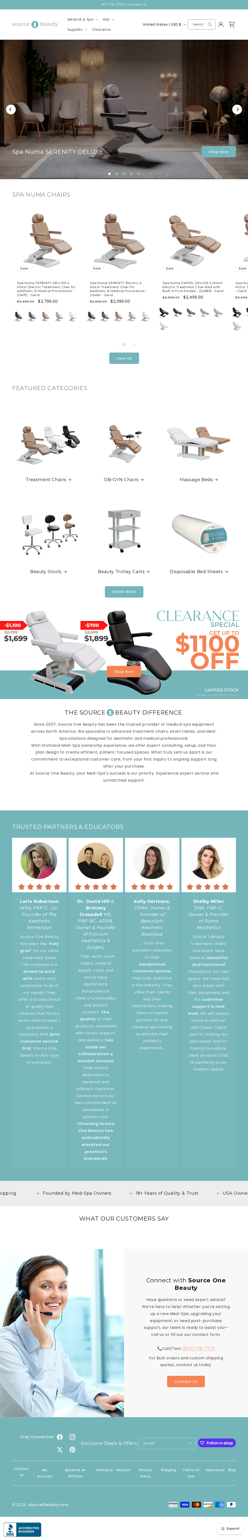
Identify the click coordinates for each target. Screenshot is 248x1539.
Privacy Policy (145, 1473)
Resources (215, 1470)
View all (124, 358)
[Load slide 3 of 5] (124, 173)
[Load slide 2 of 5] (116, 173)
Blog (232, 1470)
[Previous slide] (97, 174)
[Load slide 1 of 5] (109, 173)
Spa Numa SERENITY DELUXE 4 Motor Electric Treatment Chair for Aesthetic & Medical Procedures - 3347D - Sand (46, 289)
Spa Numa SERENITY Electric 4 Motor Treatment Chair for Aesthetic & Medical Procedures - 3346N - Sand (118, 289)
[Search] (210, 24)
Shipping (168, 1470)
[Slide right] (134, 344)
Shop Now (219, 151)
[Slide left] (113, 344)
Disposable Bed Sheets (196, 571)
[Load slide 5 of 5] (138, 173)
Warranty (104, 1470)
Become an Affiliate (75, 1473)
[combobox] (201, 24)
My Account (45, 1473)
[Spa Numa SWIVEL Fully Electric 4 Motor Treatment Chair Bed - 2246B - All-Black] (237, 313)
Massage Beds (196, 479)
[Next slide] (150, 174)
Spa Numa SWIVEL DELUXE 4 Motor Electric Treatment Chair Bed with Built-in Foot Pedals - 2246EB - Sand (193, 287)
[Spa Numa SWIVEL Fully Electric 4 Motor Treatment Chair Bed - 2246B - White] (237, 326)
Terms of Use (191, 1473)
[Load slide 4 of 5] (131, 173)
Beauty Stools (46, 571)
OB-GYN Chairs (121, 479)
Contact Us (186, 1381)
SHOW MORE (124, 591)
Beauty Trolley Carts (121, 571)
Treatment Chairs (46, 479)
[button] (82, 19)
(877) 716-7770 (199, 1348)
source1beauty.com (49, 1505)
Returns (123, 1470)
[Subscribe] (190, 1443)
